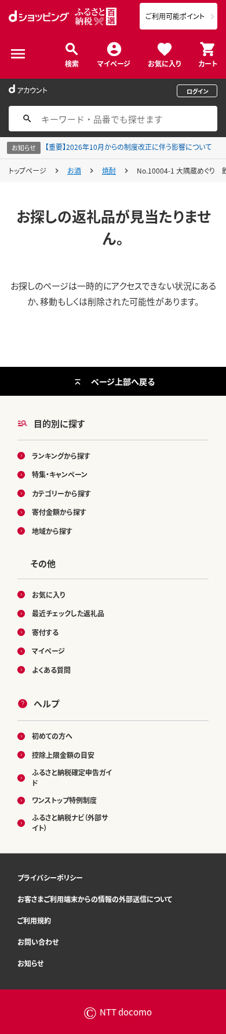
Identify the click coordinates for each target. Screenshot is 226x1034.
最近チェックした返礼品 (68, 613)
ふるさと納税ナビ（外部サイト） (70, 822)
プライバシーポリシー (50, 877)
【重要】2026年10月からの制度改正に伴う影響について (128, 147)
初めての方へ (52, 736)
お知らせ (30, 963)
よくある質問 (51, 670)
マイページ (113, 62)
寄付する (45, 632)
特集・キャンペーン (60, 474)
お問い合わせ (38, 942)
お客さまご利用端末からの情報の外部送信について (94, 899)
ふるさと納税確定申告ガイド (72, 777)
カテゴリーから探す (61, 493)
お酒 (74, 170)
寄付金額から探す (59, 512)
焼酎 (109, 170)
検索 (72, 62)
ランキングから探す (61, 456)
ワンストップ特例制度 (64, 800)
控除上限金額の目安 (63, 755)
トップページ (27, 170)
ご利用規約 (34, 920)
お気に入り (164, 62)
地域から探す (52, 531)
